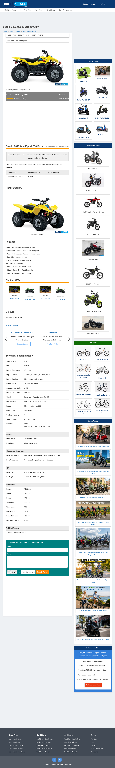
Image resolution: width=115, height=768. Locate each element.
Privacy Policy (99, 749)
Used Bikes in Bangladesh (44, 739)
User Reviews (37, 35)
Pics (14, 35)
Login (104, 4)
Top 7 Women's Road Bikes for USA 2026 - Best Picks (93, 523)
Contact (93, 745)
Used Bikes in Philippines (44, 749)
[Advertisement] (57, 18)
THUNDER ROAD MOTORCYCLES (22, 333)
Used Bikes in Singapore (71, 745)
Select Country (90, 4)
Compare (62, 95)
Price (9, 35)
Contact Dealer (22, 344)
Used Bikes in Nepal (42, 745)
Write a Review (64, 99)
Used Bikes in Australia (16, 749)
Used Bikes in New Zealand (17, 752)
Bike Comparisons (65, 10)
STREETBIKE (53, 333)
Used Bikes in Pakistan (43, 742)
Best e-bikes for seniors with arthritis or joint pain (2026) (93, 581)
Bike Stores (51, 10)
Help (92, 742)
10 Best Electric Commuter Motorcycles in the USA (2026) (93, 472)
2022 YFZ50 (14, 298)
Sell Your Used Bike (93, 648)
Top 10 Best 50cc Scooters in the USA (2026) (93, 497)
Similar (21, 35)
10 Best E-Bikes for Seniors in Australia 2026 (93, 611)
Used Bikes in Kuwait (70, 752)
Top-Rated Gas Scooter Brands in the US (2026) (93, 446)
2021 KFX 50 (30, 300)
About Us (94, 739)
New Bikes (38, 10)
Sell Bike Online (10, 10)
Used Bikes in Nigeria (70, 742)
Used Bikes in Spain (70, 749)
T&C (92, 749)
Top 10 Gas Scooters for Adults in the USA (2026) (93, 639)
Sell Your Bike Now (93, 685)
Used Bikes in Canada (16, 745)
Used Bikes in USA (15, 739)
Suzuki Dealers (12, 325)
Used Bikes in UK (14, 742)
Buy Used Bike (25, 10)
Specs (28, 35)
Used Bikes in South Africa (72, 739)
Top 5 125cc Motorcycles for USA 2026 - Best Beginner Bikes (93, 554)
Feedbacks (94, 752)
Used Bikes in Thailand (43, 752)
